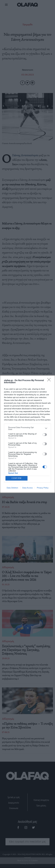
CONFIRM (16, 478)
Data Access (27, 488)
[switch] (45, 434)
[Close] (49, 380)
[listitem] (27, 428)
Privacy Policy (42, 488)
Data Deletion (12, 488)
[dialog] (27, 434)
